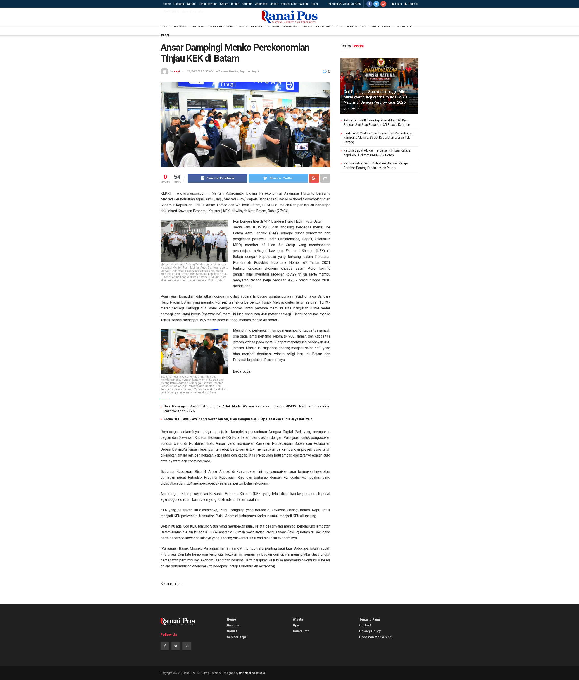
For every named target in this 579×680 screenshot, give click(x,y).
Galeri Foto (189, 11)
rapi (177, 71)
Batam (224, 3)
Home (167, 3)
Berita (233, 71)
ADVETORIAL (171, 11)
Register (412, 3)
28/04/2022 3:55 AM (200, 71)
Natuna (191, 3)
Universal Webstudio (252, 673)
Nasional (179, 3)
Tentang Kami (369, 619)
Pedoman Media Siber (376, 637)
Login (398, 3)
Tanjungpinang (208, 3)
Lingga (274, 3)
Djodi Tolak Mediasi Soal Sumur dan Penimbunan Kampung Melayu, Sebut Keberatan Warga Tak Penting (378, 137)
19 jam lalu (354, 108)
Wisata (304, 3)
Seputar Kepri (289, 3)
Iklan (201, 11)
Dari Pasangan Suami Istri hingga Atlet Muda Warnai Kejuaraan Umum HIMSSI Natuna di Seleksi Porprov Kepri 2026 (375, 97)
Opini (314, 3)
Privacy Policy (370, 631)
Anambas (261, 3)
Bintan (235, 3)
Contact (365, 625)
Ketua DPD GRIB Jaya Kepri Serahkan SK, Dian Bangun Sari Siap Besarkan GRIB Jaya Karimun (238, 419)
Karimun (247, 3)
